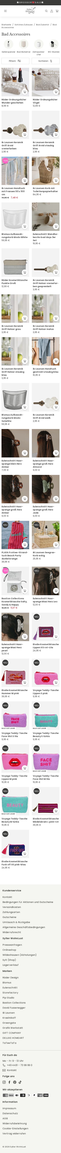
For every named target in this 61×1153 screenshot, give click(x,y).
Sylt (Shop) (9, 960)
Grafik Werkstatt (13, 1028)
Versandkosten (12, 907)
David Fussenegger (14, 1007)
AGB (5, 1118)
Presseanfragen (12, 945)
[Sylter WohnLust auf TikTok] (20, 1082)
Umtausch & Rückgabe (16, 922)
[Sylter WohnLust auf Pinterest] (14, 1082)
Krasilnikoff (9, 1018)
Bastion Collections (14, 1002)
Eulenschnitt (10, 987)
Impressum (9, 1108)
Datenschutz (10, 1113)
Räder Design (11, 977)
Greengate (9, 1023)
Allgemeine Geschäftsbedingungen (24, 927)
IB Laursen (9, 1012)
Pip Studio (8, 997)
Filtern (12, 60)
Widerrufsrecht (12, 932)
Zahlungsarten (11, 912)
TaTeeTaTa (9, 1043)
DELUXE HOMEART (13, 1038)
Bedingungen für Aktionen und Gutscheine (28, 902)
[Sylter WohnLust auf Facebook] (9, 1082)
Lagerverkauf (11, 965)
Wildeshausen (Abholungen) (20, 955)
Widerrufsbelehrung (15, 1123)
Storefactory (10, 992)
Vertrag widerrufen (14, 1133)
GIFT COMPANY (12, 1033)
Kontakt (7, 897)
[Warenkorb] (57, 11)
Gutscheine (9, 917)
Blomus (7, 982)
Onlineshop (9, 950)
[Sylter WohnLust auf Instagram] (4, 1082)
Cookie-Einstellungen (15, 1128)
